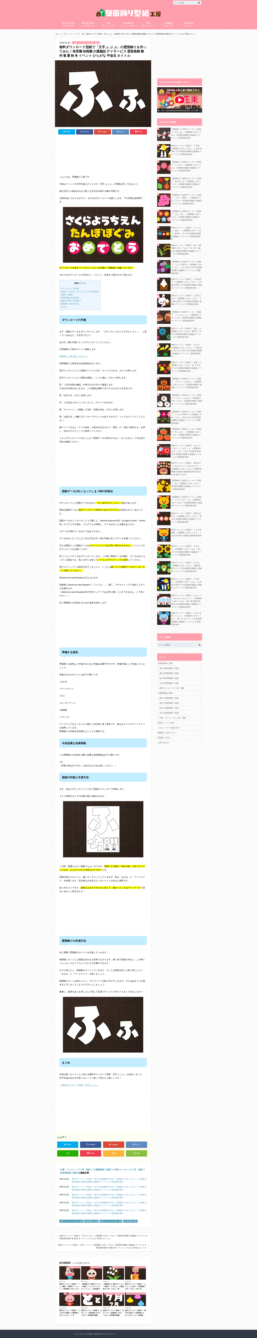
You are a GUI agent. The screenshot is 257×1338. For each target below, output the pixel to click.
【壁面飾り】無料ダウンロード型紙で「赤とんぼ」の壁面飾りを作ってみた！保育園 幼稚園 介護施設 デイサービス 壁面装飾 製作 (186, 133)
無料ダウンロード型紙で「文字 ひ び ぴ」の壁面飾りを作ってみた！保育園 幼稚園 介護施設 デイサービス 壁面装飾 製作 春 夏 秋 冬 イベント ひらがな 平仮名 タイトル (104, 1237)
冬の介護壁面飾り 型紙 (169, 713)
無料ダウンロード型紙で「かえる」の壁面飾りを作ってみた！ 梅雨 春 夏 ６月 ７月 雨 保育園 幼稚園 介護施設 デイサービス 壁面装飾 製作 (186, 566)
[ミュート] (197, 110)
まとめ (64, 307)
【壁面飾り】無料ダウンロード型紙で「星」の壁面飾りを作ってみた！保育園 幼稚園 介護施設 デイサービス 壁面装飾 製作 (186, 484)
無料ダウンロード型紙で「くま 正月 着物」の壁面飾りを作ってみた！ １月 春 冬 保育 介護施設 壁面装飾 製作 (186, 533)
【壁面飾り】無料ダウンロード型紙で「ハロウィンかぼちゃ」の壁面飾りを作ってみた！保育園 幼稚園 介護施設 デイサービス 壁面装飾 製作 (186, 382)
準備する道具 (67, 294)
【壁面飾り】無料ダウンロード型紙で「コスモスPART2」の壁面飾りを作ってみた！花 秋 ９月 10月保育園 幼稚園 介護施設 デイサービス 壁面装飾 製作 (186, 417)
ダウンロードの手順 (70, 288)
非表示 (82, 283)
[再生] (159, 110)
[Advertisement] (83, 154)
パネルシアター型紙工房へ (128, 23)
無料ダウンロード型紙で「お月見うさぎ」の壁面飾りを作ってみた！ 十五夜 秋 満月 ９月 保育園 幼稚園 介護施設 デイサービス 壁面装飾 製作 (186, 299)
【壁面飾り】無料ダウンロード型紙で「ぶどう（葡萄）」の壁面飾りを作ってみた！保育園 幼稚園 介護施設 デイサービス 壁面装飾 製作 (186, 199)
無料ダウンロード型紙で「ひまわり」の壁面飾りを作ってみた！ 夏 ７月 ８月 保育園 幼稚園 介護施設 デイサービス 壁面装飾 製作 (186, 550)
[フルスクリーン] (200, 110)
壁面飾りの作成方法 (70, 303)
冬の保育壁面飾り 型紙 (169, 683)
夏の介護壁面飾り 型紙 (169, 703)
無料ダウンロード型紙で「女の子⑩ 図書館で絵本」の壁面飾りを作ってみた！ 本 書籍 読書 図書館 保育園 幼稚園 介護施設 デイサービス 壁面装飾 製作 (109, 1188)
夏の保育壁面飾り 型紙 (169, 673)
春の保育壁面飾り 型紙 (169, 668)
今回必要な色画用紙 (70, 297)
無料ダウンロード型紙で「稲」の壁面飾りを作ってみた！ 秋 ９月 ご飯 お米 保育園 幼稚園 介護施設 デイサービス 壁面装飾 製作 (186, 249)
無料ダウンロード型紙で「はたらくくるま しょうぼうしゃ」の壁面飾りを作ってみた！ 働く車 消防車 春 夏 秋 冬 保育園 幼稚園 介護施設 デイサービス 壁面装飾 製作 (186, 451)
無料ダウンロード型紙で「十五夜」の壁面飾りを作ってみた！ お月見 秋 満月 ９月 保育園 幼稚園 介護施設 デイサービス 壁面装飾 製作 (186, 149)
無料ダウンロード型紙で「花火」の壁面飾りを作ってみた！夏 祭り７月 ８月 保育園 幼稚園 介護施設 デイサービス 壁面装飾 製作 (186, 332)
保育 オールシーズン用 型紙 (128, 1169)
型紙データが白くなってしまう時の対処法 (80, 291)
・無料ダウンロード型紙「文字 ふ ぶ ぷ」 (79, 1085)
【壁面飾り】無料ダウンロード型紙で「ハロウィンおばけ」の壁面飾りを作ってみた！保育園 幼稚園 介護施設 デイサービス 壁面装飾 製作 (186, 399)
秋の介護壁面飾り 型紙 (169, 708)
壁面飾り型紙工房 (94, 1334)
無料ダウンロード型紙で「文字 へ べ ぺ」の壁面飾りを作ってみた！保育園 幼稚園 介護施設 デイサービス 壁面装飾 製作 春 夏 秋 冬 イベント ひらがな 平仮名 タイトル (102, 1246)
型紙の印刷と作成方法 (71, 300)
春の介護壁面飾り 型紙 (169, 698)
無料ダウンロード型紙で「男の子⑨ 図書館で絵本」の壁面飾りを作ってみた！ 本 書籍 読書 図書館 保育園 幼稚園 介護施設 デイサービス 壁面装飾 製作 (109, 1196)
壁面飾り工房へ (169, 23)
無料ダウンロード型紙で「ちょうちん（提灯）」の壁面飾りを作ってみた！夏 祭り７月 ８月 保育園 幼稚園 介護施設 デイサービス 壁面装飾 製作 (186, 233)
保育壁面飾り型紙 (68, 23)
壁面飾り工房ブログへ (148, 23)
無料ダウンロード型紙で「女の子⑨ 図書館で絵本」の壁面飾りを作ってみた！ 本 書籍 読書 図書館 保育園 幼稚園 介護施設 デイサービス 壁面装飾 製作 (109, 1204)
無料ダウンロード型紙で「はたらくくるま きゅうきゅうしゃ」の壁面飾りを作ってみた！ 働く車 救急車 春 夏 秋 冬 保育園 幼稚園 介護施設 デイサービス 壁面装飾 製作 (186, 601)
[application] (179, 100)
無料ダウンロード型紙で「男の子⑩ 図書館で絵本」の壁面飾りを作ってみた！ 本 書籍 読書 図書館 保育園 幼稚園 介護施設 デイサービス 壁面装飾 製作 (109, 1180)
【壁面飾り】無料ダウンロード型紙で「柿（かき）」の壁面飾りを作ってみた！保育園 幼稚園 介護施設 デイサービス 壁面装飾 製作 (186, 433)
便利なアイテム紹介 (108, 23)
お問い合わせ (189, 23)
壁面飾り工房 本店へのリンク (73, 356)
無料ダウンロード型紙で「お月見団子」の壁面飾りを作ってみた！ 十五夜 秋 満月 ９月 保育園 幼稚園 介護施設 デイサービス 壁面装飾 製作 (186, 283)
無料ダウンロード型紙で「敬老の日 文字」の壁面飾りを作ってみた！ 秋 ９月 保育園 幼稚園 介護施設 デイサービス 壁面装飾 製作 (186, 517)
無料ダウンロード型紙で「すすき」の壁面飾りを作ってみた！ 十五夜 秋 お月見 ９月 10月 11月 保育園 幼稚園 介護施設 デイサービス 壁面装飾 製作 (186, 350)
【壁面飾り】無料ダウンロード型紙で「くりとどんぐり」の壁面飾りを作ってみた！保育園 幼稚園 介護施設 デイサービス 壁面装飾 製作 (186, 316)
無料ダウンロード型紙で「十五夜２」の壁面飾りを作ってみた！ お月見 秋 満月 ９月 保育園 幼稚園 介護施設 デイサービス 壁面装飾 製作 (186, 583)
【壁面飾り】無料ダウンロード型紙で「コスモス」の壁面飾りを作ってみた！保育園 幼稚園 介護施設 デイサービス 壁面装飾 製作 (186, 166)
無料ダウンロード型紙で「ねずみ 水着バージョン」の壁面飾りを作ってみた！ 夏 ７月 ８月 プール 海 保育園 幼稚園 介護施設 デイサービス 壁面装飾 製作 (186, 619)
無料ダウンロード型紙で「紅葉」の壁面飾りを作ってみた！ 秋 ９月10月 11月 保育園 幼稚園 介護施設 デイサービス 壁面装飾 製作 (186, 366)
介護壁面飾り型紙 (88, 23)
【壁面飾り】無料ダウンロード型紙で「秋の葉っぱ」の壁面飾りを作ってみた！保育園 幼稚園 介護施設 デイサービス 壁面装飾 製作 (186, 182)
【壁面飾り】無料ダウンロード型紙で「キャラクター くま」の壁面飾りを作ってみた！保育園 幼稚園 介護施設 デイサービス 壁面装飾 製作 (186, 501)
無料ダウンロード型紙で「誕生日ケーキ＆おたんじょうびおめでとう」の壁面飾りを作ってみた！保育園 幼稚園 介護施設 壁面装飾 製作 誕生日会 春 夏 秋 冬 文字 (186, 469)
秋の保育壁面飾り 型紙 (169, 678)
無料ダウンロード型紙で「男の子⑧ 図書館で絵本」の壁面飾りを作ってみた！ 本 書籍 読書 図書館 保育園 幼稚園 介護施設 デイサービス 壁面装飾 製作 (109, 1211)
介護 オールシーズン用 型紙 (75, 1169)
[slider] (178, 110)
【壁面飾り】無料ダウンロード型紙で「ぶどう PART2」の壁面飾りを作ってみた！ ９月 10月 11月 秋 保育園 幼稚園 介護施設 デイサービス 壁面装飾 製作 (186, 267)
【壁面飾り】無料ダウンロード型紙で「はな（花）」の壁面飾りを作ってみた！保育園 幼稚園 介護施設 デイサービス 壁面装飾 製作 (186, 215)
